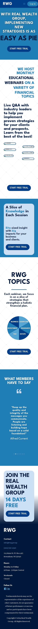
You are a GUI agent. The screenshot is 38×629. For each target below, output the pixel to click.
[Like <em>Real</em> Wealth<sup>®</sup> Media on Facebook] (5, 589)
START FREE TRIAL (19, 49)
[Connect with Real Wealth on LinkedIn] (8, 589)
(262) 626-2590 (10, 548)
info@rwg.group (10, 543)
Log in (33, 4)
